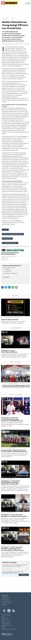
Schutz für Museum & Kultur (9, 319)
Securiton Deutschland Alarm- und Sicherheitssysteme (10, 253)
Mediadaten (6, 622)
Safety (9, 416)
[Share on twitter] (6, 287)
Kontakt (5, 618)
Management (10, 479)
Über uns (5, 620)
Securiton (7, 238)
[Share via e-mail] (16, 287)
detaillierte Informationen (10, 273)
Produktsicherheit (9, 629)
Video (13, 19)
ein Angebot (7, 269)
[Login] (26, 3)
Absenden (24, 574)
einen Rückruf (7, 271)
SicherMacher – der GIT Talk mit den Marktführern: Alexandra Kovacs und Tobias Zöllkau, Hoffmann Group (12, 548)
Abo (3, 616)
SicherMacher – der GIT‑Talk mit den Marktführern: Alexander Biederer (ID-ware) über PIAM (10, 482)
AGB (3, 627)
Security (5, 599)
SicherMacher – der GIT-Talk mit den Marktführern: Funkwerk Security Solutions (14, 515)
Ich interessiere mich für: (9, 267)
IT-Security (7, 603)
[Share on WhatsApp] (13, 287)
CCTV (5, 229)
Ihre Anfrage (6, 277)
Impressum (6, 623)
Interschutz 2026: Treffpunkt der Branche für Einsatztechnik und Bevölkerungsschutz (14, 450)
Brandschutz (11, 448)
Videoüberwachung (10, 243)
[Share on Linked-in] (9, 287)
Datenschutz (7, 625)
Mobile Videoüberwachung (13, 234)
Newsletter (6, 614)
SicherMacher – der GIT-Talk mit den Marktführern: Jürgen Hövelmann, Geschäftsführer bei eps (12, 419)
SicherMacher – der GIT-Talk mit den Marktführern (9, 351)
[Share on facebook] (2, 287)
